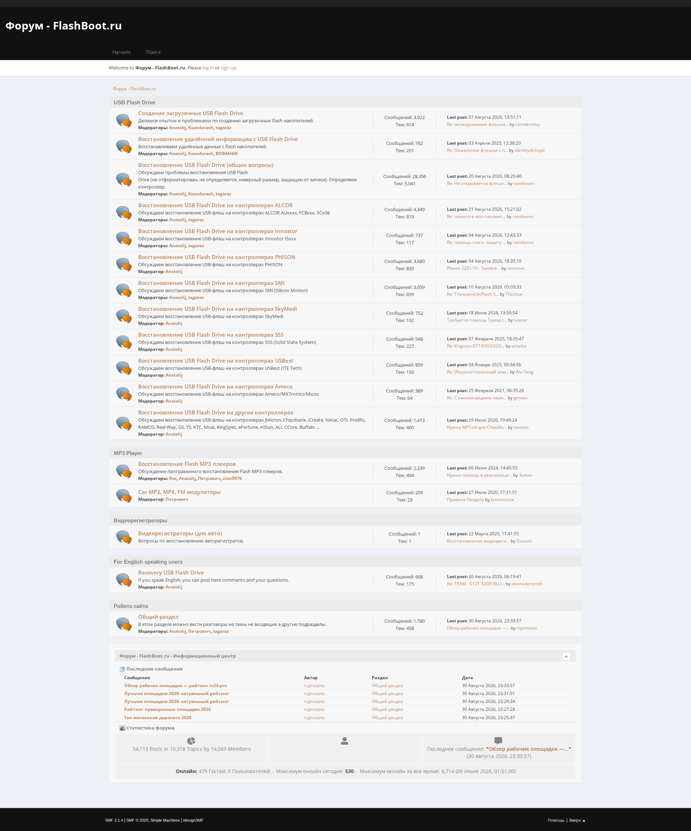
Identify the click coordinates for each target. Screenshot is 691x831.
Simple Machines (165, 820)
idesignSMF (193, 820)
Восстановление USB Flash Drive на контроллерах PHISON (216, 256)
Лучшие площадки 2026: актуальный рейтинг (176, 693)
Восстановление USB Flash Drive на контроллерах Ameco (215, 386)
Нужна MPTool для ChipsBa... (477, 427)
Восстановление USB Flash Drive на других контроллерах (215, 412)
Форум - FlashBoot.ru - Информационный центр (177, 656)
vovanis (521, 427)
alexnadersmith (527, 584)
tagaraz (223, 127)
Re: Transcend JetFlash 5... (473, 294)
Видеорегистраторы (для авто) (180, 533)
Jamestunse (502, 499)
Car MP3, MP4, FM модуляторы (179, 491)
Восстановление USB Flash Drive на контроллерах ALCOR (215, 205)
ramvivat (516, 268)
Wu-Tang (524, 372)
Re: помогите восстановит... (476, 216)
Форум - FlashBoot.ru (63, 25)
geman (521, 398)
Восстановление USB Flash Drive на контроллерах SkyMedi (217, 308)
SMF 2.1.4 (114, 820)
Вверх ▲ (577, 820)
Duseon (524, 541)
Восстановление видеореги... (478, 541)
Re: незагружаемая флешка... (478, 124)
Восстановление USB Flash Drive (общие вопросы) (206, 164)
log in (208, 67)
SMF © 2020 (137, 820)
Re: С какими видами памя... (477, 398)
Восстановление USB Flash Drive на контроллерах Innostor (217, 231)
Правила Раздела (465, 499)
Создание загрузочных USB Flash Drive (190, 113)
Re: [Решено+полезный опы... (478, 372)
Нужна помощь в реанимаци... (479, 475)
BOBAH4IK (227, 153)
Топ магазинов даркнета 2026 (157, 717)
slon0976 (232, 478)
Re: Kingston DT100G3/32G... (476, 346)
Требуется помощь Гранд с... (477, 320)
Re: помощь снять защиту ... (476, 242)
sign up (228, 67)
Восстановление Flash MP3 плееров (187, 463)
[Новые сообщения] (124, 121)
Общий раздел (158, 616)
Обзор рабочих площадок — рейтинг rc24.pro (175, 685)
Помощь (556, 820)
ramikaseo (524, 183)
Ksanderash (200, 127)
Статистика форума (150, 728)
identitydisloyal (530, 150)
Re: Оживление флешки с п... (477, 150)
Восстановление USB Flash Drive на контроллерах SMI (211, 282)
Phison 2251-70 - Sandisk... (473, 268)
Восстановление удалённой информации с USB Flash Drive (218, 138)
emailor (519, 346)
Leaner (521, 320)
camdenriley (527, 124)
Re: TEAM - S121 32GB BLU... (476, 584)
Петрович (209, 478)
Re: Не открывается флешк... (477, 183)
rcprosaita (526, 628)
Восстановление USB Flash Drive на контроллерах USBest (215, 360)
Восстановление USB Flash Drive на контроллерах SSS (211, 334)
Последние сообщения (154, 669)
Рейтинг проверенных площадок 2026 (167, 709)
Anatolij (177, 127)
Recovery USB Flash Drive (171, 572)
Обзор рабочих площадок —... (478, 628)
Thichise (514, 294)
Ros (173, 478)
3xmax (525, 475)
